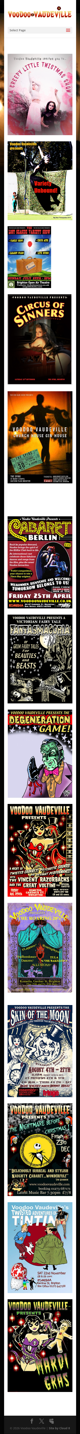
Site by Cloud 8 (59, 1428)
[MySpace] (51, 1421)
